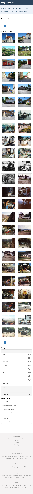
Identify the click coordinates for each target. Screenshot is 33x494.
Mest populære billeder (8, 409)
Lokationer (5, 351)
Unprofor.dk (7, 2)
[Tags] (18, 445)
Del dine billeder (6, 422)
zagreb (16, 380)
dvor (16, 354)
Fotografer (5, 394)
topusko (16, 358)
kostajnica (16, 361)
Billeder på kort (6, 418)
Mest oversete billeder (8, 413)
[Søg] (14, 445)
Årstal (4, 391)
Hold (3, 387)
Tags (16, 463)
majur (16, 376)
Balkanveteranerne (16, 453)
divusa (16, 372)
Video (16, 473)
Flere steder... (5, 383)
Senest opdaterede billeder (9, 405)
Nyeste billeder (6, 402)
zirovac (16, 369)
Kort (16, 483)
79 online (16, 442)
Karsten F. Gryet (20, 438)
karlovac (16, 365)
